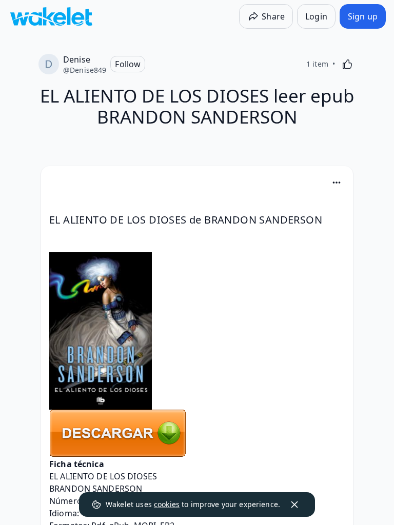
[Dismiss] (294, 504)
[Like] (347, 64)
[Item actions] (336, 182)
